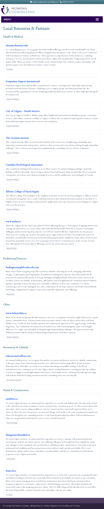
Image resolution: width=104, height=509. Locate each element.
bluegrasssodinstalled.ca (18, 434)
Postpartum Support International (23, 81)
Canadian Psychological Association (24, 164)
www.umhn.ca (13, 221)
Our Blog (76, 506)
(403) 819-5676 (68, 2)
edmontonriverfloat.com (18, 356)
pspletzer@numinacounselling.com (45, 2)
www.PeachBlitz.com (65, 506)
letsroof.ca (11, 470)
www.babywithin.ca (16, 313)
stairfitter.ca (12, 398)
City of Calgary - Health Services (23, 111)
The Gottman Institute (17, 138)
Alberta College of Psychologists (22, 191)
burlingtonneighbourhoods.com (22, 267)
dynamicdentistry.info (17, 45)
